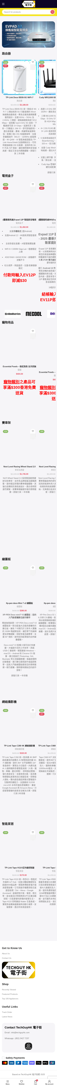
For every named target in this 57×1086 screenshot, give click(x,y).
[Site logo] (28, 4)
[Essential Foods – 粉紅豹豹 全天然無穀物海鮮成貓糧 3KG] (19, 346)
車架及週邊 (19, 470)
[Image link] (18, 970)
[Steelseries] (12, 313)
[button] (33, 67)
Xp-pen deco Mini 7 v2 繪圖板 (19, 603)
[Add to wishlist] (33, 62)
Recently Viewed (9, 990)
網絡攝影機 (19, 749)
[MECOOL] (33, 313)
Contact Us (6, 958)
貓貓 (19, 370)
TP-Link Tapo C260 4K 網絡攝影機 (19, 746)
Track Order (7, 1012)
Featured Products (10, 994)
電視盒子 (19, 223)
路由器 (19, 101)
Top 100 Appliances (10, 999)
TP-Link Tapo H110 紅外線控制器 (19, 868)
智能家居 (19, 871)
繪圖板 (19, 606)
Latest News (7, 1017)
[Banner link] (28, 34)
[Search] (52, 12)
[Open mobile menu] (3, 4)
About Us (6, 953)
